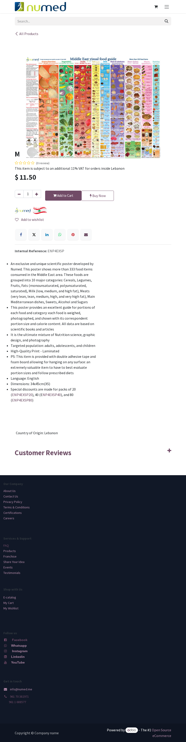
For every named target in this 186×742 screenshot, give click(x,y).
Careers (8, 518)
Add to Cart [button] (64, 195)
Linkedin (17, 657)
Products (9, 551)
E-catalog (9, 597)
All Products (28, 33)
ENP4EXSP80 (22, 400)
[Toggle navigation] (166, 6)
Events (8, 567)
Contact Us (10, 496)
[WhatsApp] (59, 234)
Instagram (19, 651)
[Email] (86, 234)
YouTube (18, 662)
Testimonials (11, 573)
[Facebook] (20, 234)
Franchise (10, 556)
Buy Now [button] (99, 195)
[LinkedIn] (47, 234)
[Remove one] (19, 194)
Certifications (12, 513)
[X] (34, 234)
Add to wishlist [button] (32, 219)
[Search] (166, 21)
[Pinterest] (73, 234)
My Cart (8, 603)
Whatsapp (19, 645)
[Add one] (36, 194)
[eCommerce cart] (155, 6)
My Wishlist (10, 608)
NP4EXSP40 (52, 394)
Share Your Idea (13, 562)
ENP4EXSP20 (22, 394)
